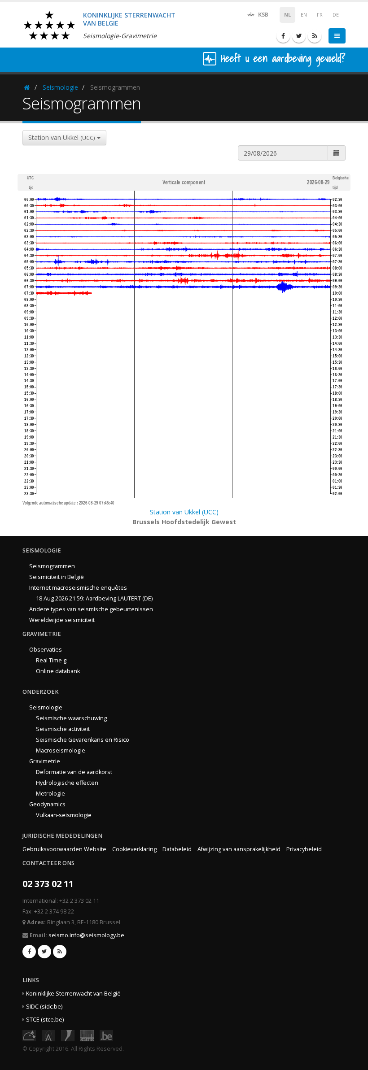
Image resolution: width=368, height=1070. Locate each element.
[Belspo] (87, 1035)
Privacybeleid (304, 849)
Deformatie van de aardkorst (74, 772)
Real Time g (51, 660)
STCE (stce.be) (45, 1019)
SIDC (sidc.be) (44, 1006)
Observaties (45, 649)
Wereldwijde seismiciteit (62, 620)
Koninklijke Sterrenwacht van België (73, 993)
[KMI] (67, 1035)
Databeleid (177, 849)
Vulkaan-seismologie (64, 815)
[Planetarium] (29, 1035)
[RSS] (314, 36)
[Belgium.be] (106, 1035)
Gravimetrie (44, 761)
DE (336, 15)
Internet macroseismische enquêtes (78, 588)
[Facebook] (283, 36)
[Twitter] (299, 36)
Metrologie (50, 793)
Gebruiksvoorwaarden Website (64, 849)
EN (304, 15)
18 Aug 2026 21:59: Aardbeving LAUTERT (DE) (94, 598)
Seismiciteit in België (56, 577)
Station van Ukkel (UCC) (184, 512)
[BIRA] (48, 1035)
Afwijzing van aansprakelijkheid (238, 849)
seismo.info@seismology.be (86, 935)
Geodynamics (47, 804)
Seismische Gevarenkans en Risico (82, 740)
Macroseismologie (60, 750)
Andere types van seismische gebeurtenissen (91, 609)
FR (320, 15)
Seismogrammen (52, 566)
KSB (262, 14)
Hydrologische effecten (67, 783)
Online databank (58, 671)
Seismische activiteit (63, 729)
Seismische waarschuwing (71, 718)
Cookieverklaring (134, 849)
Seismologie (60, 87)
